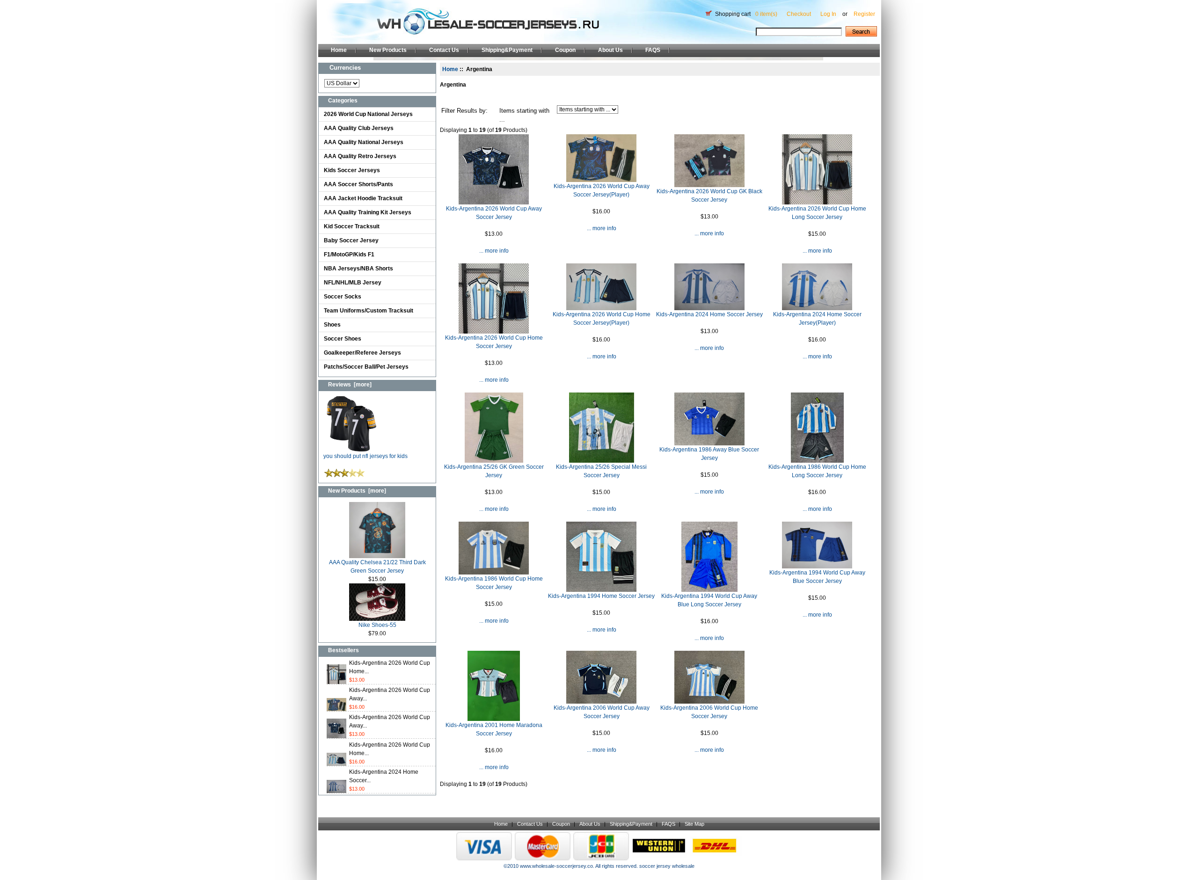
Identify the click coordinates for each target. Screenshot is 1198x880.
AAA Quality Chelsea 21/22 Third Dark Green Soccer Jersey (377, 566)
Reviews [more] (350, 384)
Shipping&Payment (507, 50)
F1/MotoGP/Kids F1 (349, 254)
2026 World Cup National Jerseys (368, 114)
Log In (828, 14)
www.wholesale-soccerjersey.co (556, 866)
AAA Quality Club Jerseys (359, 128)
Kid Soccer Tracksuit (352, 226)
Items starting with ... (524, 115)
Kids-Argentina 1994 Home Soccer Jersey (601, 596)
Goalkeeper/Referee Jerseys (362, 352)
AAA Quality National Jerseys (363, 142)
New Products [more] (357, 490)
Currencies (345, 67)
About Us (610, 50)
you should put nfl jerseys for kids (365, 456)
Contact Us (444, 50)
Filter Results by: (464, 110)
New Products (388, 50)
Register (864, 14)
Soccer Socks (342, 296)
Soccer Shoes (342, 338)
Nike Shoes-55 (377, 625)
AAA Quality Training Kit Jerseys (367, 212)
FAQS (652, 50)
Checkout (799, 14)
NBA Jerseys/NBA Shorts (358, 268)
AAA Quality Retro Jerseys (360, 156)
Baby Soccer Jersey (351, 240)
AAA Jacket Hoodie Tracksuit (363, 198)
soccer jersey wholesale (666, 866)
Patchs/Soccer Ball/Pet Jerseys (366, 367)
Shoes (332, 324)
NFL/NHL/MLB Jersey (352, 282)
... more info (494, 250)
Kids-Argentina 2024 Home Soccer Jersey (709, 314)
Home (339, 50)
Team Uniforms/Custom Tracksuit (368, 310)
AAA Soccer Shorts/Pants (358, 184)
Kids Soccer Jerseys (352, 170)
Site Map (694, 824)
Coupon (565, 50)
